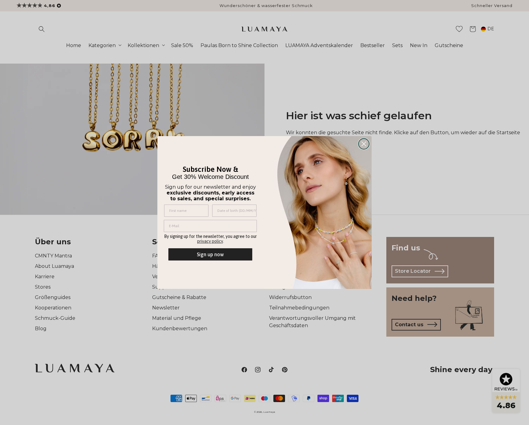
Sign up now (210, 254)
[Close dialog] (363, 144)
